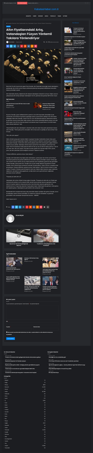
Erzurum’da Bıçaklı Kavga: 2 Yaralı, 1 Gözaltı (79, 102)
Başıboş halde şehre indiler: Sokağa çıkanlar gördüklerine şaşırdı (42, 3)
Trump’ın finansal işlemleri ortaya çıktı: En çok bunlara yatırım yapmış (50, 288)
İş (5, 400)
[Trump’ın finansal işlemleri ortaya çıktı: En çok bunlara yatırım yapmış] (51, 280)
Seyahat (7, 425)
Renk (6, 416)
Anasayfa (28, 16)
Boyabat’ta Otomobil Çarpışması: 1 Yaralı (79, 81)
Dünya (6, 384)
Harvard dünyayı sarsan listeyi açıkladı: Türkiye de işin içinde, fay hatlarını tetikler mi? (79, 126)
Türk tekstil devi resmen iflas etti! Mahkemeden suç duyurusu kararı (50, 271)
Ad (7, 321)
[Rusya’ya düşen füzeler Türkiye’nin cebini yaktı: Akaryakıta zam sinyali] (37, 105)
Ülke (6, 436)
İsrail (6, 402)
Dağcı (6, 382)
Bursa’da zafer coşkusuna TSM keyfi (78, 112)
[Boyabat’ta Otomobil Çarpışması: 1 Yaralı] (68, 83)
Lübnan (6, 409)
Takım (6, 427)
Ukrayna (7, 434)
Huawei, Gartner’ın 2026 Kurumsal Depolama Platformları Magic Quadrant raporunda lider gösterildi (79, 61)
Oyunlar (7, 411)
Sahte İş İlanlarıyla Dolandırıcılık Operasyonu (13, 268)
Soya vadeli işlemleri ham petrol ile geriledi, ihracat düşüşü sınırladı (13, 278)
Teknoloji (53, 16)
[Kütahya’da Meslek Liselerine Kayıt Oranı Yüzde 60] (68, 140)
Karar (6, 405)
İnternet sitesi (36, 326)
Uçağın (6, 432)
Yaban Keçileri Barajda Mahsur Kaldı (79, 133)
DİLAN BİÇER (11, 42)
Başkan (6, 380)
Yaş (6, 443)
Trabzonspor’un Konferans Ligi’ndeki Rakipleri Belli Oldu (74, 48)
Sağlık (46, 16)
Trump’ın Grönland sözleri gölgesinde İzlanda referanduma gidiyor (79, 30)
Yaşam (59, 16)
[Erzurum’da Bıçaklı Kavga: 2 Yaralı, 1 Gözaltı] (68, 103)
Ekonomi (40, 16)
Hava (6, 396)
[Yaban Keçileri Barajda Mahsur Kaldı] (68, 134)
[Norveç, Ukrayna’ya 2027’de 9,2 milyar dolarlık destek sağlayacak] (32, 280)
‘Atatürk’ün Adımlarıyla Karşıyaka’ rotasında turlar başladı (73, 53)
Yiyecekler (7, 447)
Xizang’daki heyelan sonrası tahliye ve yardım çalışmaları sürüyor (78, 71)
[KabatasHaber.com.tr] (46, 9)
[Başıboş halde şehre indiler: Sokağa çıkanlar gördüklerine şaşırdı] (68, 42)
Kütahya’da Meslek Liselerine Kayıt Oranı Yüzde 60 (79, 140)
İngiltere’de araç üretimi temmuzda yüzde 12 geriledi (79, 147)
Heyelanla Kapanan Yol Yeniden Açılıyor (74, 36)
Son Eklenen (75, 22)
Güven (6, 389)
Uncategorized (8, 438)
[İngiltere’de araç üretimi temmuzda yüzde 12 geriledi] (68, 147)
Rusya (6, 420)
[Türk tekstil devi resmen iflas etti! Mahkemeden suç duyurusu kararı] (51, 262)
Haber (34, 16)
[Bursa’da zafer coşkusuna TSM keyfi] (68, 114)
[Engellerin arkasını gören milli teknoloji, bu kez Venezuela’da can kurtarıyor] (68, 89)
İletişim (65, 16)
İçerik (6, 398)
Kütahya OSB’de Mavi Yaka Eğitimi (31, 258)
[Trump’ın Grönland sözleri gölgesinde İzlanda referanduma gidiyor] (68, 30)
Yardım (6, 441)
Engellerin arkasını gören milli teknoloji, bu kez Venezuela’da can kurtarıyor (80, 90)
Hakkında (7, 393)
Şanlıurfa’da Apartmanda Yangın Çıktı (74, 108)
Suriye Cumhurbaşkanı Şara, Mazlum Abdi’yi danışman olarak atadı (74, 96)
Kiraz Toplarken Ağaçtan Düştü (72, 77)
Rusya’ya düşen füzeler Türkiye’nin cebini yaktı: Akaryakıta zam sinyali (49, 105)
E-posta (8, 326)
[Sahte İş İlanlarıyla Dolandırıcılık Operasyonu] (14, 261)
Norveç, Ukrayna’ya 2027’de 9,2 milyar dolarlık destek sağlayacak (31, 288)
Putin (6, 414)
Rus (6, 418)
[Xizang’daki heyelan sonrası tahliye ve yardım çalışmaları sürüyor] (68, 70)
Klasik (6, 407)
